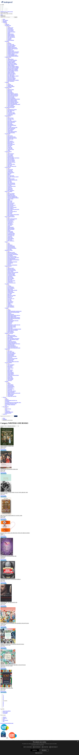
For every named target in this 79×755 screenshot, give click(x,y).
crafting (8, 32)
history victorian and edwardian (13, 214)
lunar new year (10, 296)
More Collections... (10, 81)
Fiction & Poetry (8, 115)
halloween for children (11, 73)
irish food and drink (11, 144)
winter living (9, 239)
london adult (9, 91)
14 (3, 697)
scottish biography (10, 314)
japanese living (10, 231)
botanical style (10, 220)
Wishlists (2, 11)
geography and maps (11, 273)
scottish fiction (10, 130)
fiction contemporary (11, 122)
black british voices (10, 110)
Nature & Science (8, 265)
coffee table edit (10, 223)
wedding (9, 303)
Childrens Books (8, 57)
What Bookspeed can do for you (11, 400)
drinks (8, 139)
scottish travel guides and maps (13, 375)
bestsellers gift (10, 49)
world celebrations (10, 305)
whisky (8, 150)
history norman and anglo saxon (13, 209)
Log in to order (3, 449)
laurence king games (11, 164)
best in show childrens (11, 45)
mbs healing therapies (11, 258)
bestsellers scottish (10, 50)
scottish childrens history (11, 316)
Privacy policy (5, 712)
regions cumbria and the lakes (12, 94)
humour (8, 177)
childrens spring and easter (12, 64)
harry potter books (10, 74)
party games (9, 165)
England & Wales (8, 87)
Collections (5, 22)
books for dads (10, 289)
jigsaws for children (11, 160)
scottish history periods (11, 326)
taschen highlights (10, 40)
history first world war (11, 205)
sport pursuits (9, 376)
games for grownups (11, 159)
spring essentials (10, 301)
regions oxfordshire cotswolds (12, 102)
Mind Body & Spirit (8, 250)
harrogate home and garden (12, 358)
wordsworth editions (11, 132)
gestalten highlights (10, 34)
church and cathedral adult (12, 196)
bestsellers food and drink (12, 47)
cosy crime (9, 120)
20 (3, 703)
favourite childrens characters (12, 70)
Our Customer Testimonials (10, 404)
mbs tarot (9, 263)
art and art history (10, 29)
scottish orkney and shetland (12, 330)
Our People (7, 401)
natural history (10, 276)
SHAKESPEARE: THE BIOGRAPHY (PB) (8, 602)
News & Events (6, 406)
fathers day (9, 173)
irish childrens (9, 244)
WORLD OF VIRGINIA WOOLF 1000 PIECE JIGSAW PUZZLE (13, 664)
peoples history (10, 114)
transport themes (10, 378)
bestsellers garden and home (12, 48)
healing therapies (10, 385)
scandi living (9, 236)
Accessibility (5, 713)
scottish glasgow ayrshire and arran (13, 324)
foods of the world (10, 142)
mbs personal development (12, 261)
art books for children (11, 31)
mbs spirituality (10, 262)
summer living (10, 237)
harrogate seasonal (10, 359)
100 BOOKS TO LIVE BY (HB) (6, 688)
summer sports (10, 377)
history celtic (9, 201)
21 (3, 704)
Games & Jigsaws (8, 151)
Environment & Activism (9, 107)
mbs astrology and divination (12, 254)
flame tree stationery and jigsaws (13, 157)
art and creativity (10, 30)
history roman (9, 210)
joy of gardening (10, 232)
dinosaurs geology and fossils (12, 68)
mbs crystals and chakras (11, 256)
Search (1, 17)
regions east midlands (11, 97)
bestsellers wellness (10, 53)
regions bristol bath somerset (12, 93)
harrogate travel (10, 360)
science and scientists (11, 280)
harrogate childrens (10, 354)
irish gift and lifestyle (11, 247)
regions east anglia (10, 96)
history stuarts (9, 212)
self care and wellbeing (11, 390)
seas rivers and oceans (11, 282)
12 (3, 695)
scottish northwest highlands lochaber (14, 328)
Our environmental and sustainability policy (13, 402)
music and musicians (11, 37)
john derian (9, 163)
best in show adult (10, 44)
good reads (9, 126)
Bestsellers (5, 21)
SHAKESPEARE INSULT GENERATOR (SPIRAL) (10, 579)
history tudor (9, 213)
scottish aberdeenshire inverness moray (14, 311)
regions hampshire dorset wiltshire (13, 99)
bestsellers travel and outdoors (12, 52)
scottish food (9, 147)
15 (3, 698)
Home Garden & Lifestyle (10, 216)
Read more (46, 744)
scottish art (9, 39)
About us (4, 397)
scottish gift (9, 187)
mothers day (9, 297)
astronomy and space (11, 269)
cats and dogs (9, 170)
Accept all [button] (35, 750)
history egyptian (10, 204)
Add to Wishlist (3, 450)
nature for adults (10, 277)
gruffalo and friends (11, 72)
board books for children (11, 63)
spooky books (9, 188)
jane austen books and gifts (12, 127)
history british (9, 200)
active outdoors (10, 365)
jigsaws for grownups (11, 162)
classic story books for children (13, 67)
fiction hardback (10, 124)
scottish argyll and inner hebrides (13, 312)
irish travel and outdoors (11, 248)
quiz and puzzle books (11, 186)
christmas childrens (10, 65)
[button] (39, 753)
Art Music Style (8, 25)
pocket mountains (10, 373)
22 (3, 705)
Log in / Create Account (8, 11)
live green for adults (11, 112)
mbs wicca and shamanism (12, 264)
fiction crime (9, 123)
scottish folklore (10, 321)
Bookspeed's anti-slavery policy (11, 403)
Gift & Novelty (8, 167)
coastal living (9, 222)
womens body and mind (11, 396)
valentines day (10, 189)
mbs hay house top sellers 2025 (13, 257)
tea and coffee (9, 148)
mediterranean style (10, 234)
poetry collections (10, 129)
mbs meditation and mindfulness (13, 259)
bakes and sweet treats (11, 136)
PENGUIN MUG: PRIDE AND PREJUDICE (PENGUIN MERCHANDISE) (15, 532)
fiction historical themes (11, 125)
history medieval (10, 208)
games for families (10, 71)
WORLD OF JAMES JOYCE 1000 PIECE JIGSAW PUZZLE (12, 644)
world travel (9, 380)
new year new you (10, 235)
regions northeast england (12, 100)
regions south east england (12, 103)
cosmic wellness (10, 384)
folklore (8, 174)
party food (9, 146)
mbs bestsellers (10, 255)
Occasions (7, 283)
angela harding (10, 28)
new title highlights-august (12, 54)
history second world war (12, 211)
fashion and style (10, 33)
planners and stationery (11, 345)
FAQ (6, 405)
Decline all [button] (44, 750)
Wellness (6, 381)
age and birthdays (10, 286)
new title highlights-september (12, 55)
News (6, 409)
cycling (8, 368)
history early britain (10, 202)
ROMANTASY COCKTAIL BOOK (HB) (8, 556)
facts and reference (10, 172)
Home (4, 19)
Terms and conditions (7, 710)
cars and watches (10, 221)
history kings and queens (11, 207)
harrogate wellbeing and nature (13, 361)
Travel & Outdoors (8, 362)
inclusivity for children (11, 78)
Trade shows (7, 410)
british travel (9, 90)
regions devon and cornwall (12, 95)
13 (3, 696)
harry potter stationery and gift (12, 75)
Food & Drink (7, 133)
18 (3, 701)
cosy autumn (9, 225)
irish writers (9, 249)
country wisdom (10, 198)
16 (3, 699)
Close (6, 23)
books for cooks (10, 138)
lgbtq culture (9, 111)
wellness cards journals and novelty (13, 347)
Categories (5, 419)
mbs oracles (9, 260)
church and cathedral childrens (13, 66)
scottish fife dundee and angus (12, 320)
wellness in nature (10, 394)
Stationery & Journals (9, 333)
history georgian (10, 206)
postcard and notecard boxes (12, 346)
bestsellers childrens (11, 46)
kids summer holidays (11, 79)
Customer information (9, 411)
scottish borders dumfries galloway (13, 315)
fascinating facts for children (12, 69)
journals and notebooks (11, 341)
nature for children (10, 278)
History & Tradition (8, 191)
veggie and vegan (10, 149)
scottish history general (11, 325)
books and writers (10, 118)
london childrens (10, 92)
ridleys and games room (11, 166)
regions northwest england (12, 101)
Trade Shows (7, 348)
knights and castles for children (13, 80)
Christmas (7, 82)
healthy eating (9, 143)
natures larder (9, 145)
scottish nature (10, 281)
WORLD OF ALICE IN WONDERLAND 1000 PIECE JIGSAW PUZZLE (14, 623)
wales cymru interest (11, 106)
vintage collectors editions (12, 131)
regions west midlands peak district (13, 104)
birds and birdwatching (11, 270)
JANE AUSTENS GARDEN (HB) (7, 446)
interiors (8, 230)
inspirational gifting (10, 178)
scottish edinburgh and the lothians (13, 318)
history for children (10, 76)
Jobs (3, 721)
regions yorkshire (10, 105)
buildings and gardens (11, 195)
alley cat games (10, 154)
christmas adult (10, 85)
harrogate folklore (10, 355)
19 (3, 702)
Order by (4, 426)
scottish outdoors (10, 331)
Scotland (6, 307)
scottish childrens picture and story (13, 317)
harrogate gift (9, 357)
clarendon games (10, 156)
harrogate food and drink (11, 356)
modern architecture (11, 36)
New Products (5, 20)
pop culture (9, 38)
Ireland (6, 241)
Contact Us (5, 414)
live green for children (11, 113)
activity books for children (12, 60)
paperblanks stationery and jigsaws (13, 343)
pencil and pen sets (10, 344)
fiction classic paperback (11, 121)
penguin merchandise (11, 128)
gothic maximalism (10, 229)
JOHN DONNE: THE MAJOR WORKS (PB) (9, 469)
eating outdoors (10, 141)
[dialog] (39, 747)
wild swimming (10, 379)
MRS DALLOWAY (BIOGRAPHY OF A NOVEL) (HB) (11, 515)
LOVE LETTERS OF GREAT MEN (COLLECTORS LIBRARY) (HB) (14, 492)
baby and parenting (10, 219)
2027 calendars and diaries (12, 336)
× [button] (77, 741)
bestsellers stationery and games (13, 51)
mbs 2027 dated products (12, 253)
